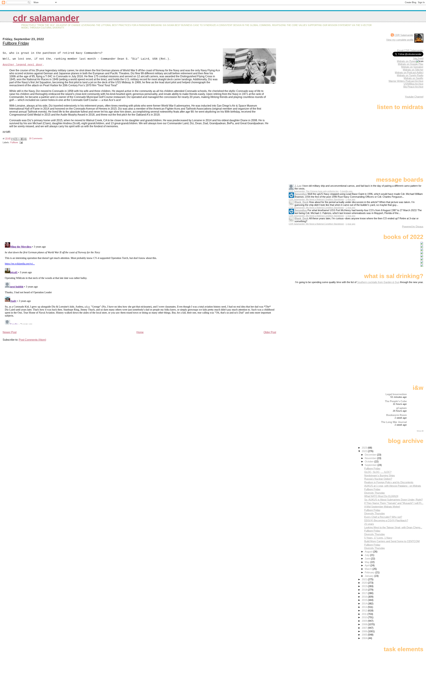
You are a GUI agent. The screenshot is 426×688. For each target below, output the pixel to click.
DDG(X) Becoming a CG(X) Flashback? (386, 520)
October (369, 461)
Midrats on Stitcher (413, 69)
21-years (369, 523)
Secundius (301, 193)
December (371, 454)
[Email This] (12, 139)
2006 (365, 631)
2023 (365, 447)
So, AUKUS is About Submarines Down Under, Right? (393, 499)
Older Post (270, 332)
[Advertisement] (402, 310)
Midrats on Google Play (410, 64)
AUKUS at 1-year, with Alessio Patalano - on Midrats (392, 485)
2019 (365, 586)
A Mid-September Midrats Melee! (382, 506)
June (368, 558)
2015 (365, 600)
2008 (365, 624)
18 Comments (35, 138)
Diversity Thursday (374, 492)
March (368, 568)
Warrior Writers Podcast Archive (406, 81)
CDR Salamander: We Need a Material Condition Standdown (316, 199)
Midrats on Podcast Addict (409, 72)
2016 (365, 596)
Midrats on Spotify (413, 78)
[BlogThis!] (15, 139)
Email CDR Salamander (410, 50)
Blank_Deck (301, 202)
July (367, 555)
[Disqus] (139, 193)
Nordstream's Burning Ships (379, 475)
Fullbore (14, 142)
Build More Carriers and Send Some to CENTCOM (392, 541)
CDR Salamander (46, 18)
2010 (365, 617)
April (367, 565)
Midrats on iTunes (406, 61)
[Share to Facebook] (22, 139)
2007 (365, 627)
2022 (365, 451)
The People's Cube (396, 401)
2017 (365, 593)
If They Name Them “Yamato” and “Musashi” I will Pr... (393, 503)
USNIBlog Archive (413, 83)
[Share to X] (19, 139)
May (367, 562)
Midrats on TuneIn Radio (410, 75)
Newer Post (9, 332)
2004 (365, 638)
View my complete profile (400, 39)
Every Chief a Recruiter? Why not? (383, 517)
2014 (365, 603)
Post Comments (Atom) (32, 339)
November (371, 458)
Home (140, 332)
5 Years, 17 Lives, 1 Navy (378, 537)
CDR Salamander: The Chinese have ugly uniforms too (313, 191)
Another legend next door (23, 64)
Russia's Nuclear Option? (378, 478)
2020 (365, 582)
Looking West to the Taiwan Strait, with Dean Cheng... (393, 527)
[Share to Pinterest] (25, 139)
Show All (420, 431)
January (369, 575)
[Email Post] (21, 142)
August (369, 551)
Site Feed (418, 58)
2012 (365, 610)
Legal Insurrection (396, 394)
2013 (365, 607)
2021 (365, 579)
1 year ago (350, 199)
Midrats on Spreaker (412, 66)
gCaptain (401, 408)
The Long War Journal (394, 422)
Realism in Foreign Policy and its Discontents (388, 482)
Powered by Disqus (412, 226)
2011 (364, 614)
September (371, 465)
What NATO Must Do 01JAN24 (381, 496)
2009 (365, 620)
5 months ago (346, 191)
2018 (365, 589)
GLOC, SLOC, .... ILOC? (377, 472)
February (370, 572)
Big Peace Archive (413, 86)
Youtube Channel (414, 96)
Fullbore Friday (16, 43)
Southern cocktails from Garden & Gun (378, 282)
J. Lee (298, 185)
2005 (365, 634)
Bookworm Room (396, 415)
